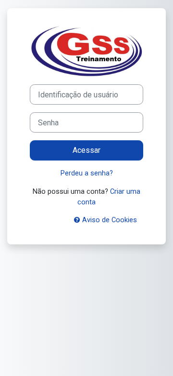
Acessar (86, 150)
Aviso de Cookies (108, 219)
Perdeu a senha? (87, 173)
